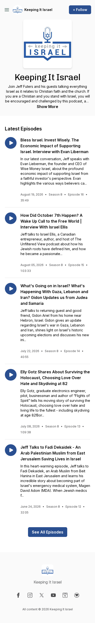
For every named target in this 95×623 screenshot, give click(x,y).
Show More (47, 106)
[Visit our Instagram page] (30, 595)
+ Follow (80, 10)
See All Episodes (47, 532)
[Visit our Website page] (65, 595)
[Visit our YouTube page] (53, 595)
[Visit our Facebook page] (18, 595)
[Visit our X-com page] (41, 595)
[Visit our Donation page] (76, 595)
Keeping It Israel (38, 10)
